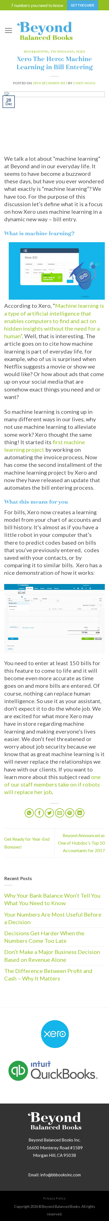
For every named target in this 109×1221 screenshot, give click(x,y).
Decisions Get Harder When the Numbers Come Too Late (44, 937)
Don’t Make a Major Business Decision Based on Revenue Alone (52, 955)
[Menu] (8, 30)
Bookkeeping (36, 52)
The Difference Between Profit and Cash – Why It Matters (48, 974)
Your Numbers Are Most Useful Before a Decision (52, 918)
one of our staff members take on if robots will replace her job (52, 784)
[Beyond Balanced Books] (45, 30)
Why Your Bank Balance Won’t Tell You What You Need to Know (52, 899)
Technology (62, 52)
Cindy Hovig (84, 83)
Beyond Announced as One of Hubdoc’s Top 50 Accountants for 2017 (81, 843)
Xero (80, 52)
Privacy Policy (54, 1198)
